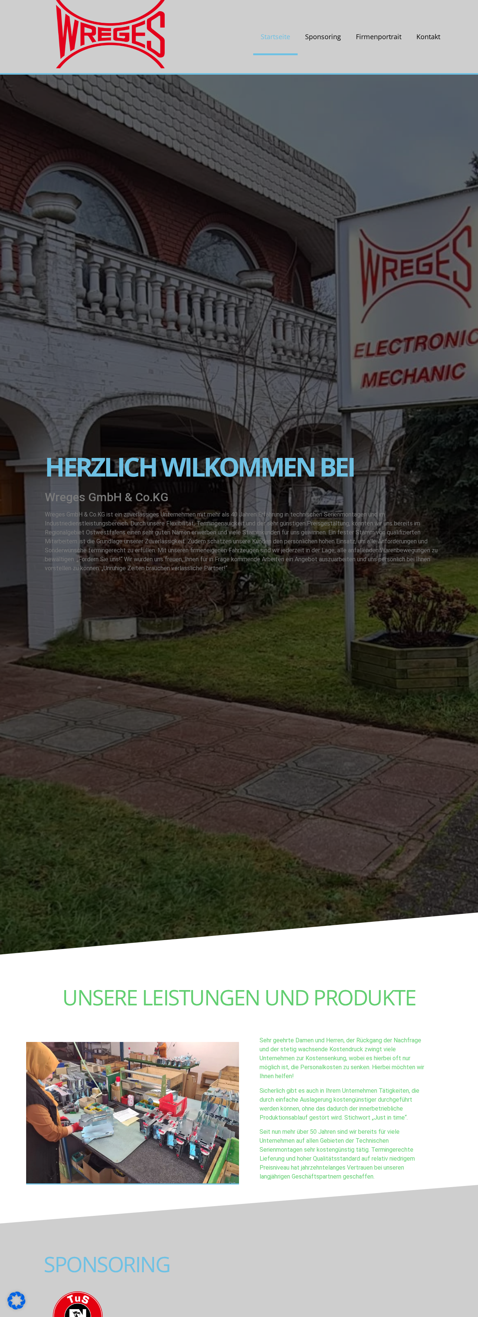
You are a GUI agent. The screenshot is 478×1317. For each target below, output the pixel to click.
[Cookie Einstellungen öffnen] (16, 1307)
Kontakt (428, 36)
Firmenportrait (378, 36)
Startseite (275, 36)
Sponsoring (323, 36)
